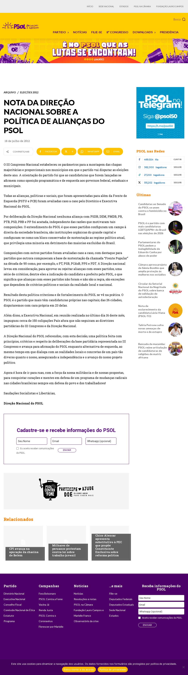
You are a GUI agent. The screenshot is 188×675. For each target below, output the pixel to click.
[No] (183, 667)
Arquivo (10, 92)
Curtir (177, 159)
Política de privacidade (113, 669)
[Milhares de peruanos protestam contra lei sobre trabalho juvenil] (66, 542)
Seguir (178, 167)
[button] (179, 19)
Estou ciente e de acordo (79, 669)
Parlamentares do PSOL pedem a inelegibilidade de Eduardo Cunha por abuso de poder (150, 249)
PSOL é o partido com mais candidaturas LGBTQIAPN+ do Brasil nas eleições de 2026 (152, 228)
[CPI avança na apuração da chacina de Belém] (23, 542)
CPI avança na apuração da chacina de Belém (23, 552)
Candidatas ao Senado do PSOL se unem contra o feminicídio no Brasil (152, 209)
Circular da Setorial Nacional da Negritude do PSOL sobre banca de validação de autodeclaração (152, 290)
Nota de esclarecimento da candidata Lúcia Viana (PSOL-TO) (151, 311)
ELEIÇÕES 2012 (29, 92)
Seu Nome (24, 441)
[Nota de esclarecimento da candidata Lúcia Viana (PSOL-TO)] (175, 310)
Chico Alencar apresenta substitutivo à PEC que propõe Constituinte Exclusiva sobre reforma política (108, 545)
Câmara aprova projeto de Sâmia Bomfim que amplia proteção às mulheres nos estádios (152, 269)
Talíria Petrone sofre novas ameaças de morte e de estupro (151, 328)
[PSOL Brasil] (21, 25)
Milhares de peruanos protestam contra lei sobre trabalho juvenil (66, 550)
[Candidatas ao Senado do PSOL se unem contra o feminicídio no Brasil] (175, 208)
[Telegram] (160, 112)
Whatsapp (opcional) (99, 441)
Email (56, 441)
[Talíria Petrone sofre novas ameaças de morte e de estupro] (175, 330)
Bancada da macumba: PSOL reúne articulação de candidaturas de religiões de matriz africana (152, 350)
